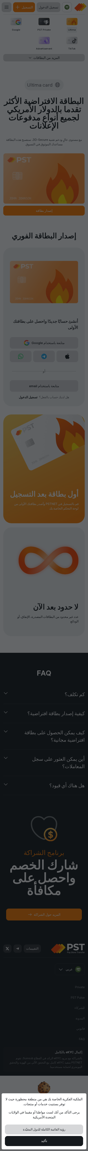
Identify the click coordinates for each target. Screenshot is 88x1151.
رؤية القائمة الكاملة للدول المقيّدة (44, 1129)
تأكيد (44, 1141)
